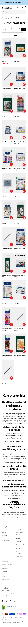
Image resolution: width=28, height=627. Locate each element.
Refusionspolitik (21, 621)
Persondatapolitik (6, 579)
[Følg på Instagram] (7, 601)
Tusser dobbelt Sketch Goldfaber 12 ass (20, 195)
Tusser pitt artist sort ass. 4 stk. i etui (8, 275)
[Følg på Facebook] (3, 601)
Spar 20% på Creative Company (14, 2)
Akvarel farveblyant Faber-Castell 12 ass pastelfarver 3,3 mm (8, 301)
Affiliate (4, 532)
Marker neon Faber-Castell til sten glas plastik (20, 275)
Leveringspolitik (16, 622)
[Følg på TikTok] (14, 601)
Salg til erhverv (19, 548)
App (17, 551)
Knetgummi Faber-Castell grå (8, 195)
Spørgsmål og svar (20, 530)
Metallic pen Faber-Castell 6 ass (8, 221)
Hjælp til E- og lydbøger (19, 533)
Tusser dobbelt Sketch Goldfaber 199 (8, 88)
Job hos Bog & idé (6, 540)
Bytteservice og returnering (20, 544)
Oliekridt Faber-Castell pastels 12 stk (20, 248)
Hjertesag (4, 535)
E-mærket (4, 571)
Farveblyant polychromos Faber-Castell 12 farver (20, 355)
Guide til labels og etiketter (20, 537)
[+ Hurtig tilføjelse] (11, 56)
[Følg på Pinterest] (10, 601)
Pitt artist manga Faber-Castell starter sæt (20, 301)
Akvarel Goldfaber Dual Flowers (8, 328)
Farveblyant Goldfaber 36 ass (20, 141)
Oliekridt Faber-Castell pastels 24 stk (20, 88)
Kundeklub (18, 553)
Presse (3, 538)
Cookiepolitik (5, 568)
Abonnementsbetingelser (7, 565)
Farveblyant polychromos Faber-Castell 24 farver (20, 59)
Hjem (3, 17)
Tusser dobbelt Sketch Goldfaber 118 (8, 248)
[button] (5, 63)
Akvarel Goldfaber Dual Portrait (8, 355)
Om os (3, 530)
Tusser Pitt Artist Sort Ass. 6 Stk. (20, 221)
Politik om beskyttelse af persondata (9, 621)
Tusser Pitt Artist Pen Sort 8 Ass (8, 115)
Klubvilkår (4, 576)
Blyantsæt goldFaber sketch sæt (8, 59)
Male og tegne (16, 17)
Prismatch (18, 541)
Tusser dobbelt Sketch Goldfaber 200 (20, 328)
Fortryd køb (19, 556)
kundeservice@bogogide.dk (11, 593)
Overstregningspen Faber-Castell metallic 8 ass (20, 115)
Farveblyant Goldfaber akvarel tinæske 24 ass (20, 168)
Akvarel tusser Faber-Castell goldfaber (8, 168)
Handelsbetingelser (7, 573)
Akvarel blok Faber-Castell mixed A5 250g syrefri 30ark (8, 141)
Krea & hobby (8, 17)
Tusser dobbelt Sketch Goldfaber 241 (8, 382)
